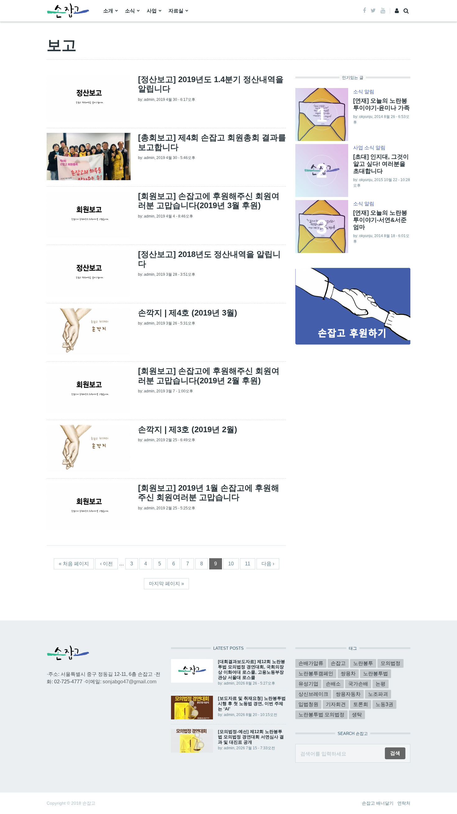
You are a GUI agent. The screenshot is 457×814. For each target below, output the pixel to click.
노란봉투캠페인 (315, 673)
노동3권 (384, 704)
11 (247, 563)
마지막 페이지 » (166, 583)
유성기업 (308, 683)
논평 (380, 683)
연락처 (403, 803)
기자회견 (336, 704)
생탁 (357, 714)
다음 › (267, 563)
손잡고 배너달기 (378, 803)
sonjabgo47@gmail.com (129, 681)
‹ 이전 (106, 563)
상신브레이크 (313, 694)
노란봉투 (363, 663)
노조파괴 (378, 694)
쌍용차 (348, 673)
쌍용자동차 (348, 694)
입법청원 (308, 704)
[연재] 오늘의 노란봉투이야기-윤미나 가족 (381, 104)
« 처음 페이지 (74, 563)
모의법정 (390, 663)
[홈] (68, 10)
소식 (130, 10)
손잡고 (338, 663)
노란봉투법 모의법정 (321, 714)
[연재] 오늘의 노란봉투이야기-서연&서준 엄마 (380, 219)
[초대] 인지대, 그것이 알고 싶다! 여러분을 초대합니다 (381, 163)
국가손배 (358, 683)
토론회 (360, 704)
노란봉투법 (375, 673)
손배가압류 (310, 663)
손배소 (333, 683)
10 (231, 563)
